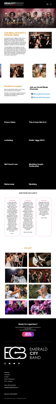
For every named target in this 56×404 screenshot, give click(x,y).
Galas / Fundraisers (9, 379)
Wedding (6, 372)
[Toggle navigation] (51, 4)
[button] (16, 259)
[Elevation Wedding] (40, 175)
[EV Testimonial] (40, 155)
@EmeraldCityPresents (41, 94)
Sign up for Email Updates (10, 394)
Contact (6, 377)
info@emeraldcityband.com (11, 387)
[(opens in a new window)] (5, 363)
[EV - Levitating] (15, 131)
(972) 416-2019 (12, 385)
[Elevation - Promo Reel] (15, 113)
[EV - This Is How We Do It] (40, 113)
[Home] (14, 4)
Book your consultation (28, 334)
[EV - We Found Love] (15, 155)
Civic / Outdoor (8, 381)
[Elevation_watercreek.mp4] (15, 175)
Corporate (7, 374)
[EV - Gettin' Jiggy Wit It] (40, 131)
